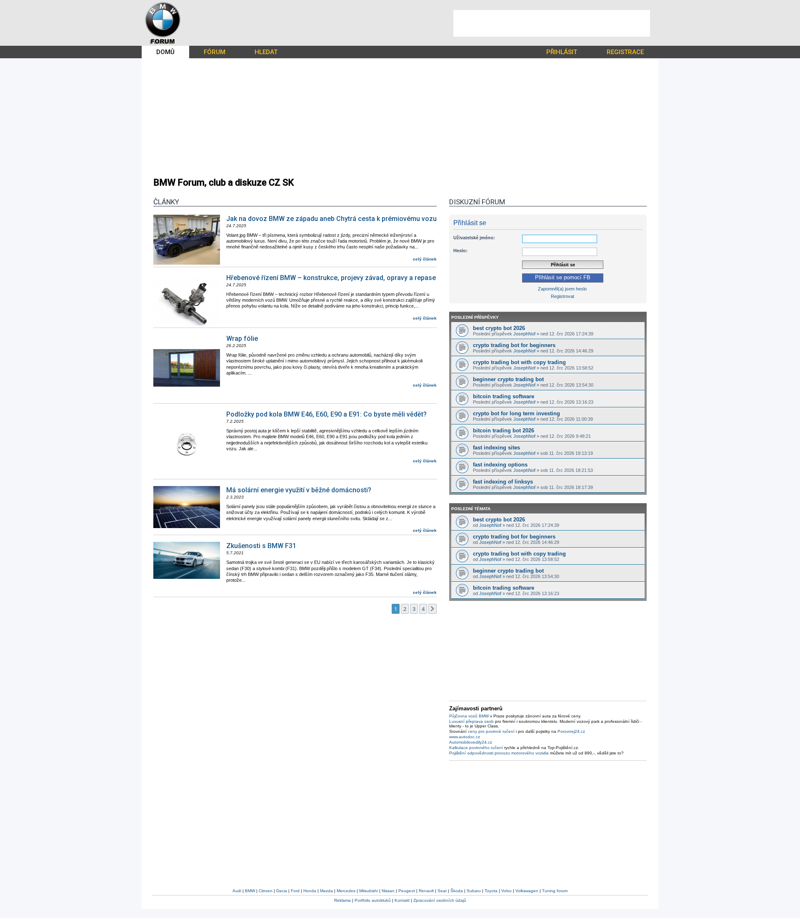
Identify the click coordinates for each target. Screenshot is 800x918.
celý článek (425, 259)
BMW (250, 890)
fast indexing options (500, 464)
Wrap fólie (242, 338)
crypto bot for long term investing (516, 413)
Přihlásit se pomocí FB (562, 277)
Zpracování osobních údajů (439, 900)
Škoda (456, 890)
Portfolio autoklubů (373, 900)
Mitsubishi (368, 890)
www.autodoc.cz (464, 736)
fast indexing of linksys (503, 482)
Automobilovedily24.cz (470, 742)
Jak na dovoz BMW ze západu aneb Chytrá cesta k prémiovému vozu (331, 219)
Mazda (326, 890)
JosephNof (524, 333)
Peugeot (406, 890)
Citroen (265, 890)
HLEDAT (266, 52)
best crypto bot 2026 (499, 328)
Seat (442, 890)
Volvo (506, 890)
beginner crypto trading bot (508, 379)
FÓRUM (214, 52)
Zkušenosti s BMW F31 (261, 546)
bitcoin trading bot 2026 (503, 430)
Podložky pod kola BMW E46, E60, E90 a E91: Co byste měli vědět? (326, 414)
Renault (426, 890)
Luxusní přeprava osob (471, 721)
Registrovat (562, 296)
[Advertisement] (551, 23)
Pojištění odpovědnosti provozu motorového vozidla (499, 753)
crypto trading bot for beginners (514, 345)
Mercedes (346, 890)
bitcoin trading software (503, 396)
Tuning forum (555, 890)
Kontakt (402, 900)
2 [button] (404, 609)
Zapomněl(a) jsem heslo (562, 288)
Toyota (491, 890)
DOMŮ (165, 52)
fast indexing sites (496, 447)
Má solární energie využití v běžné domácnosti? (298, 490)
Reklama (342, 900)
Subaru (474, 890)
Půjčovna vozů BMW (469, 716)
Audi (236, 890)
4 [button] (423, 609)
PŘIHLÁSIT (561, 52)
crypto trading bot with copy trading (519, 362)
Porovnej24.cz (571, 731)
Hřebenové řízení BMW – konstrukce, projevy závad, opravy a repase (331, 278)
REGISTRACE (625, 52)
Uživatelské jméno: (474, 237)
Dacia (281, 890)
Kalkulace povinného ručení (476, 747)
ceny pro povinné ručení (491, 731)
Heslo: (460, 250)
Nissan (388, 890)
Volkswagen (526, 890)
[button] (432, 609)
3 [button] (413, 609)
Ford (295, 890)
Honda (309, 890)
